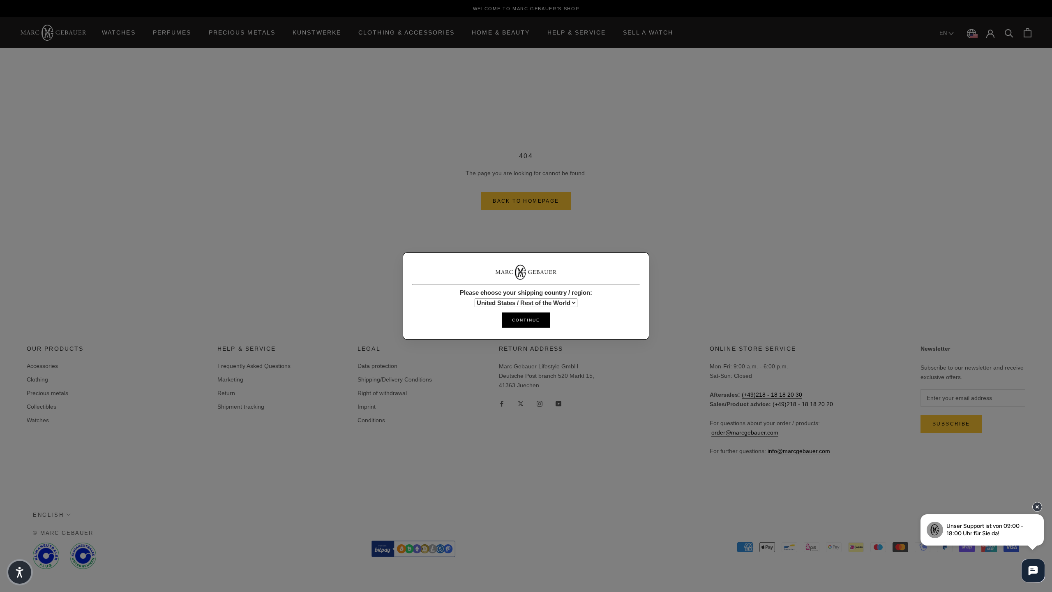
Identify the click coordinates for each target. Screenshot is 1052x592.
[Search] (1009, 32)
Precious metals (47, 393)
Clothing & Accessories (406, 32)
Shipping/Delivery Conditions (395, 379)
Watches (119, 32)
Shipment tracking (240, 406)
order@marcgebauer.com (744, 432)
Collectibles (41, 406)
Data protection (377, 366)
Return (226, 393)
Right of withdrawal (382, 393)
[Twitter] (521, 403)
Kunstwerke (317, 32)
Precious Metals (242, 32)
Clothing (37, 379)
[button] (20, 572)
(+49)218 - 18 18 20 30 (772, 394)
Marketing (230, 379)
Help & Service (576, 32)
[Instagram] (539, 403)
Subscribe (951, 424)
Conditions (371, 420)
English (48, 515)
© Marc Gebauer (63, 533)
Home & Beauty (501, 32)
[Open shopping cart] (1027, 32)
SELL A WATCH (648, 32)
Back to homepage (526, 201)
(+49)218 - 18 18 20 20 (803, 404)
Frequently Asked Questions (254, 366)
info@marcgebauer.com (799, 451)
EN (943, 33)
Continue (526, 320)
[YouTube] (558, 403)
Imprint (367, 406)
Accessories (42, 366)
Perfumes (172, 32)
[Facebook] (502, 403)
